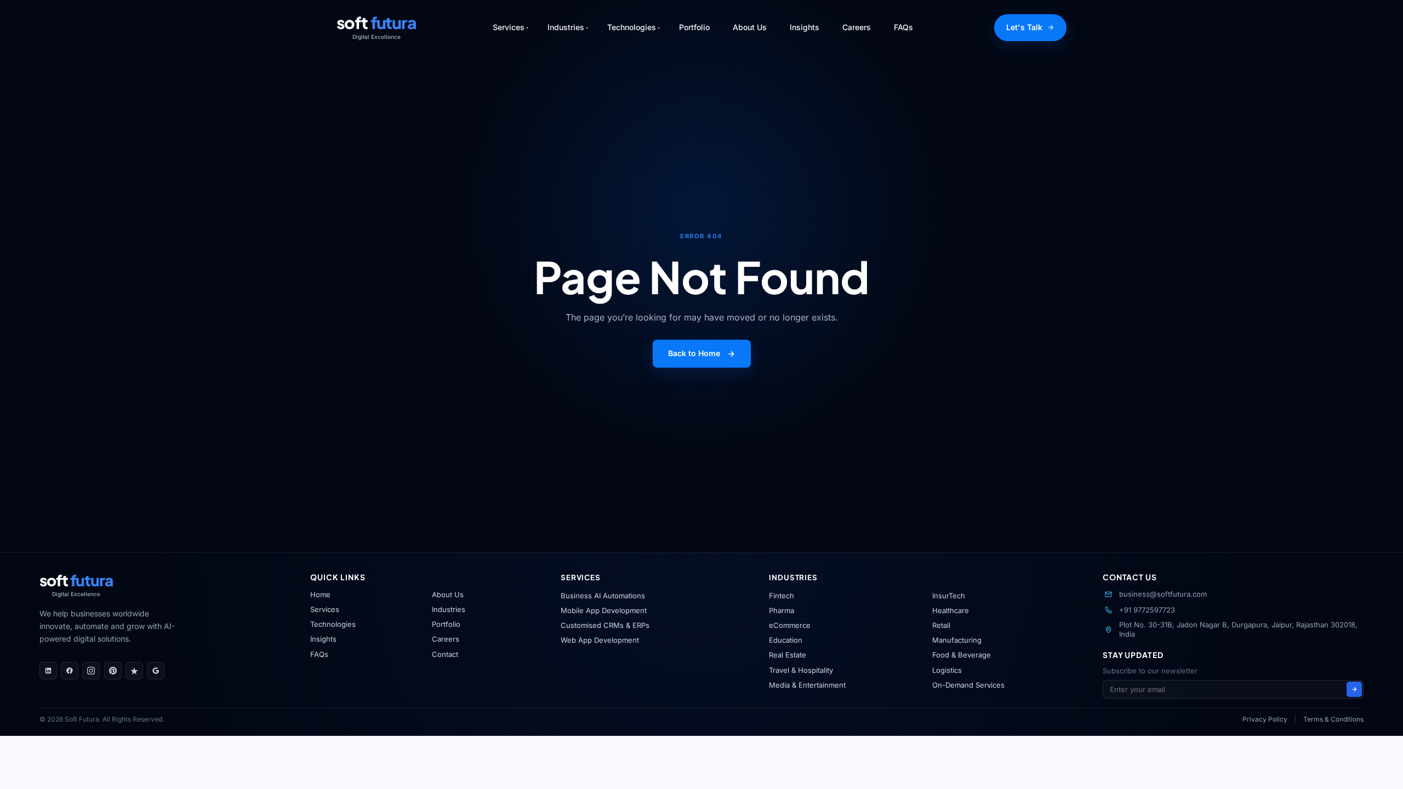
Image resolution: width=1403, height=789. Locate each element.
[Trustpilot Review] (134, 670)
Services (324, 609)
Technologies (333, 624)
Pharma (781, 610)
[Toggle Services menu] (527, 28)
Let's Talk (1024, 27)
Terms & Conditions (1333, 719)
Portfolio (694, 27)
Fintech (781, 595)
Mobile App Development (604, 610)
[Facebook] (69, 670)
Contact (445, 654)
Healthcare (950, 610)
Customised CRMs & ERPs (605, 625)
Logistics (947, 670)
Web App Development (600, 640)
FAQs (903, 27)
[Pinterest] (113, 670)
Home (320, 594)
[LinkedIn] (48, 670)
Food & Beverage (961, 654)
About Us (750, 27)
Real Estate (787, 654)
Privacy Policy (1264, 719)
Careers (856, 27)
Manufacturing (957, 640)
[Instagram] (91, 670)
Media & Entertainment (807, 685)
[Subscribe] (1354, 689)
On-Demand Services (968, 685)
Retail (941, 625)
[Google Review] (155, 670)
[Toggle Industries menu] (587, 28)
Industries (448, 609)
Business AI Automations (603, 595)
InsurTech (948, 595)
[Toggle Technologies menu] (658, 28)
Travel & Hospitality (801, 670)
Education (785, 640)
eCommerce (790, 625)
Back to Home (694, 353)
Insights (804, 27)
